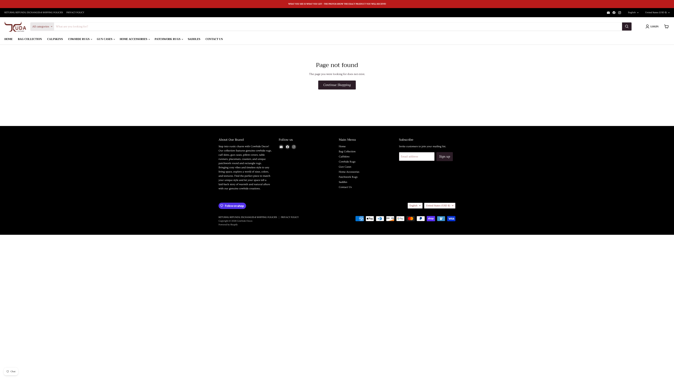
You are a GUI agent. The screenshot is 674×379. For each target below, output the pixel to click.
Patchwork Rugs (168, 39)
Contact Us (214, 39)
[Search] (627, 26)
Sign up (444, 156)
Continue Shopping (337, 85)
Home (8, 39)
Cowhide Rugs (79, 39)
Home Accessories (134, 39)
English (632, 12)
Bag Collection (30, 39)
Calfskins (55, 39)
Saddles (194, 39)
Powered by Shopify (228, 224)
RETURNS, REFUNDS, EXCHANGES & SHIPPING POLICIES (33, 12)
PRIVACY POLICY (75, 12)
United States (656, 12)
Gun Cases (105, 39)
